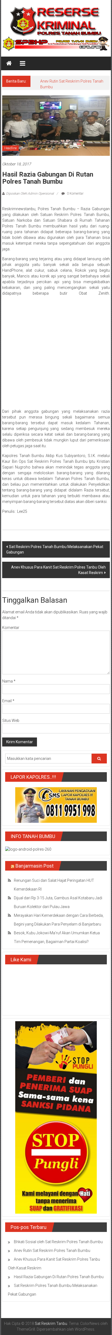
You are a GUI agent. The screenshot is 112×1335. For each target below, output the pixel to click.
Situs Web (10, 720)
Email (8, 701)
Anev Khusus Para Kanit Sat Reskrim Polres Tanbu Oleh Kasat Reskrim (58, 570)
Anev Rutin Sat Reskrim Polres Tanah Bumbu (52, 1250)
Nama (8, 681)
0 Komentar (74, 193)
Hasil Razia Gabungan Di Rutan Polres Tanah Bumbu (59, 1277)
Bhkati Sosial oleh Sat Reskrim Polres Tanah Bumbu (58, 1242)
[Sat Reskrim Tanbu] (9, 63)
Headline (10, 148)
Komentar (10, 627)
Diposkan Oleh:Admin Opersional (30, 193)
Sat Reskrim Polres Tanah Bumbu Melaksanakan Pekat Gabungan (54, 549)
